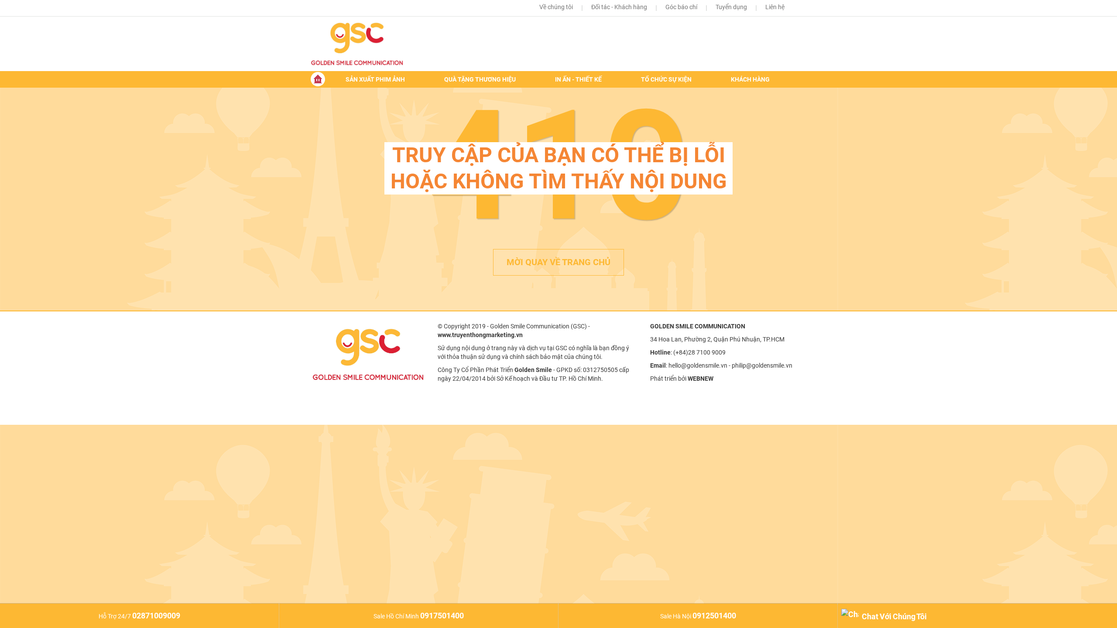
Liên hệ (775, 6)
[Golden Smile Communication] (367, 44)
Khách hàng (750, 79)
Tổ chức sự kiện (666, 79)
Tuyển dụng (731, 6)
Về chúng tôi (556, 6)
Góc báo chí (681, 6)
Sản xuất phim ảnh (375, 79)
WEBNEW (700, 378)
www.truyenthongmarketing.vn (480, 334)
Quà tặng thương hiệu (480, 79)
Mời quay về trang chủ (558, 262)
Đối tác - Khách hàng (619, 6)
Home (318, 79)
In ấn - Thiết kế (578, 79)
